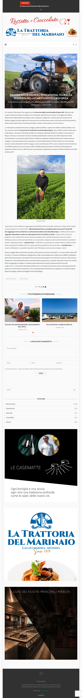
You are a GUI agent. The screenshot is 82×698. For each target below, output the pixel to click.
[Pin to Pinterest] (43, 287)
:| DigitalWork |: (44, 691)
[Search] (76, 45)
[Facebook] (73, 45)
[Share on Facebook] (39, 287)
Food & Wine (41, 417)
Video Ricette (41, 408)
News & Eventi (41, 404)
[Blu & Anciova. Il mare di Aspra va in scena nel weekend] (59, 310)
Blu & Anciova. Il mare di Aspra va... (59, 325)
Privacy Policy (41, 681)
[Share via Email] (45, 287)
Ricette (41, 422)
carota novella (24, 279)
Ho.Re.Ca (12, 266)
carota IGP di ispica (11, 279)
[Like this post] (37, 287)
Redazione (36, 105)
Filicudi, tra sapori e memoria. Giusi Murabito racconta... (22, 326)
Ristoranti (41, 413)
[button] (31, 3)
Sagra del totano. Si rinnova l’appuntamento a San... (38, 6)
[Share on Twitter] (41, 287)
